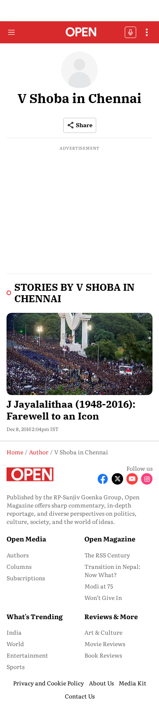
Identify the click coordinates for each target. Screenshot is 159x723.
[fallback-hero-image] (79, 354)
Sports (15, 666)
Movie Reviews (104, 644)
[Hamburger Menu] (11, 32)
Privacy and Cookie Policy (48, 683)
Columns (19, 566)
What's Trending (35, 616)
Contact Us (80, 696)
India (14, 632)
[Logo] (79, 32)
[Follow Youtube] (132, 479)
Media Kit (132, 683)
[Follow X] (117, 479)
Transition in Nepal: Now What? (112, 570)
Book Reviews (103, 655)
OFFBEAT (130, 32)
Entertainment (27, 655)
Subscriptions (26, 578)
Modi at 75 (98, 586)
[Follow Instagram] (146, 479)
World (15, 644)
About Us (101, 683)
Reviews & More (111, 616)
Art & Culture (103, 632)
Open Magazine (109, 538)
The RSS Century (107, 555)
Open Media (26, 538)
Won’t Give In (103, 597)
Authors (18, 555)
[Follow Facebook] (102, 479)
